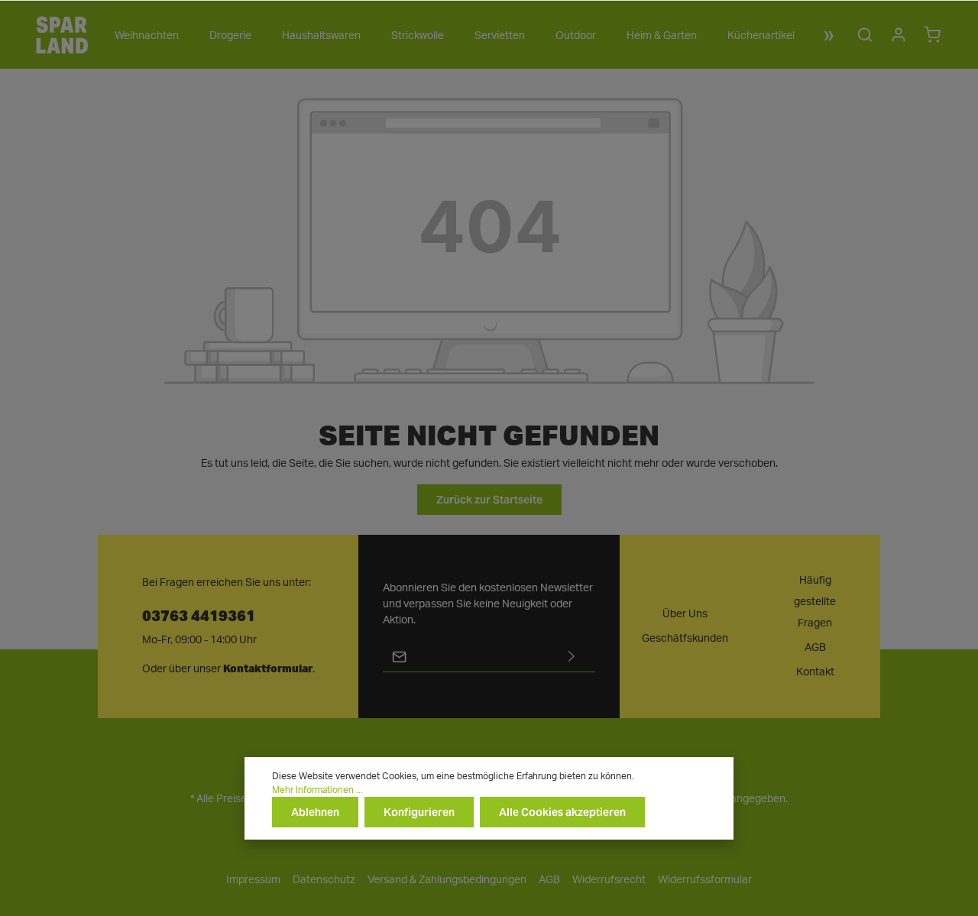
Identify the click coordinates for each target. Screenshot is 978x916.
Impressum (253, 880)
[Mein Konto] (898, 34)
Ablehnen (315, 812)
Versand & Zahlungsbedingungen (447, 880)
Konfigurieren (419, 812)
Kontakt (815, 672)
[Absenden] (571, 656)
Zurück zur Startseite (489, 500)
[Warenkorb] (932, 34)
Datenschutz (324, 880)
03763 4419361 (198, 614)
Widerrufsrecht (609, 880)
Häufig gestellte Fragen (815, 602)
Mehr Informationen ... (317, 790)
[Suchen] (865, 34)
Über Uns (685, 614)
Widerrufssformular (705, 880)
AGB (815, 647)
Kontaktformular (268, 668)
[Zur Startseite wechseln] (62, 34)
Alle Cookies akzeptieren (562, 812)
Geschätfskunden (685, 638)
